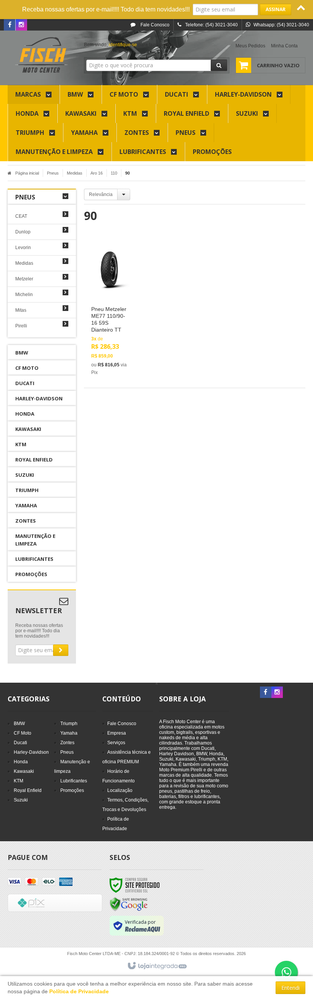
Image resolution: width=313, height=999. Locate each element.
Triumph (68, 723)
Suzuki (21, 800)
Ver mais (113, 344)
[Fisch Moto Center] (42, 55)
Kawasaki (24, 771)
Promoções (72, 790)
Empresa (116, 733)
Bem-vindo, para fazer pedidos (130, 44)
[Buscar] (219, 65)
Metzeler (24, 279)
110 (114, 173)
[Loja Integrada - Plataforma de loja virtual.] (156, 966)
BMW (19, 723)
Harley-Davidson (31, 752)
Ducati (20, 742)
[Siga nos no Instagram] (21, 25)
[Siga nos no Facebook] (9, 25)
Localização (119, 790)
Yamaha (68, 733)
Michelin (24, 294)
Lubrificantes (73, 781)
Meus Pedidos (250, 46)
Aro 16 (96, 173)
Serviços (116, 742)
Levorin (23, 247)
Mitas (20, 310)
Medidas (74, 173)
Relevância (101, 194)
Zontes (67, 742)
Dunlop (23, 232)
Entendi (290, 987)
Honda (21, 761)
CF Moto (22, 733)
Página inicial (27, 173)
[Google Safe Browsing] (129, 904)
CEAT (21, 216)
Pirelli (21, 326)
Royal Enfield (28, 790)
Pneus (53, 173)
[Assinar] (275, 9)
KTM (18, 781)
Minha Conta (284, 46)
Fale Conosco (154, 25)
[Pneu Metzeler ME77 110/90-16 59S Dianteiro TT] (109, 309)
